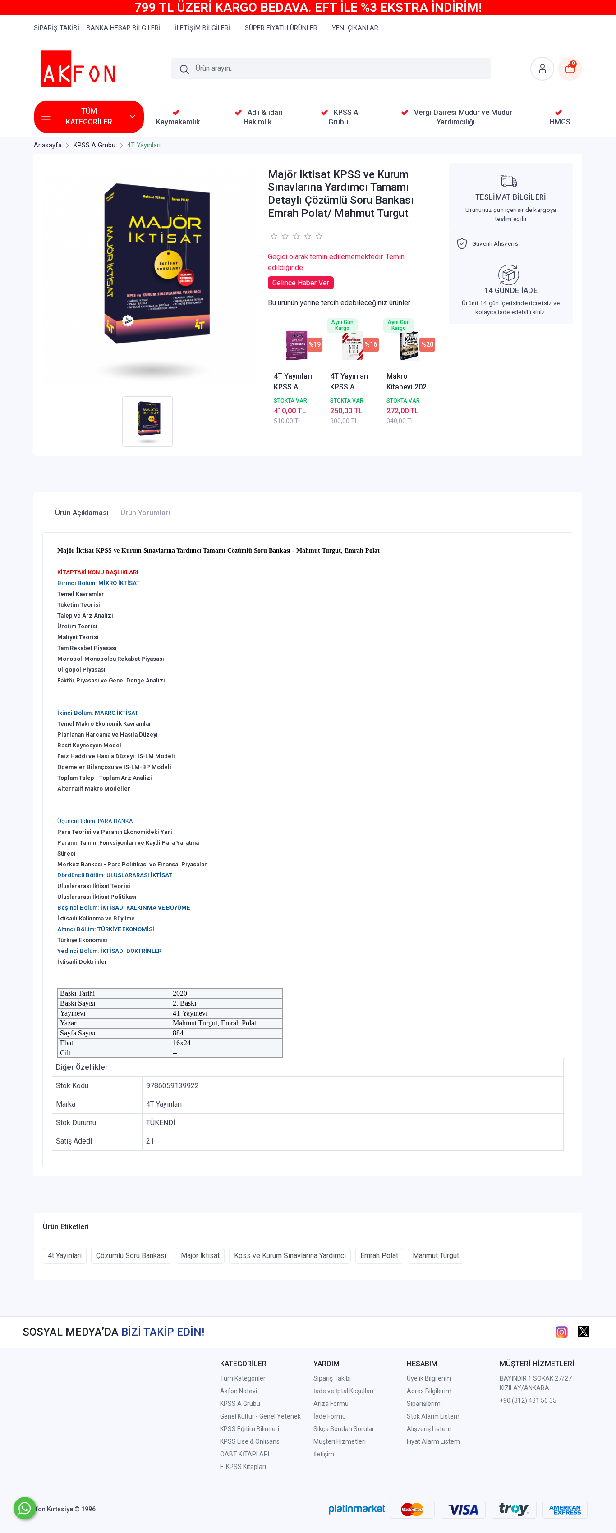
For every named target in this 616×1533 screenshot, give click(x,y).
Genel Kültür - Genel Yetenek (260, 1416)
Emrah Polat (379, 1255)
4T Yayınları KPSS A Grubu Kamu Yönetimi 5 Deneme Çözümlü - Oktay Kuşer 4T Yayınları (350, 382)
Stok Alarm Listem (433, 1416)
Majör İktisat (200, 1255)
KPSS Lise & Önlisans (250, 1441)
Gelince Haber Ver (300, 283)
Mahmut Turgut (436, 1255)
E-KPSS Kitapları (243, 1466)
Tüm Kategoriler (243, 1378)
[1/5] (273, 236)
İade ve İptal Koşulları (343, 1391)
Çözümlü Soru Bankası (131, 1255)
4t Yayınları (65, 1255)
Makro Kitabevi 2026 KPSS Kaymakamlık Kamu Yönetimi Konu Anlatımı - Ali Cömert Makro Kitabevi (408, 382)
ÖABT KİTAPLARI (244, 1454)
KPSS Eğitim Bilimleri (249, 1428)
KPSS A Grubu (240, 1403)
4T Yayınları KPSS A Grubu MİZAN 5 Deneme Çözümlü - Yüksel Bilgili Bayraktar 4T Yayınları (296, 382)
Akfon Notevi (238, 1391)
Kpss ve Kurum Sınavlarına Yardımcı (290, 1255)
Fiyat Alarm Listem (433, 1441)
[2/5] (279, 236)
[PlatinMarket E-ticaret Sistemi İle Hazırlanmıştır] (357, 1509)
